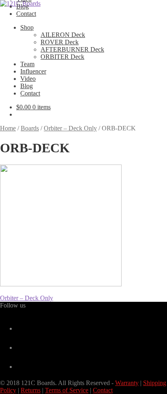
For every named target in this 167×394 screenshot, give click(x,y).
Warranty (127, 382)
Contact (26, 13)
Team (27, 64)
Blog (22, 6)
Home (8, 128)
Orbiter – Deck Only (70, 128)
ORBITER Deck (62, 56)
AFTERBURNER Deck (72, 49)
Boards (30, 128)
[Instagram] (19, 366)
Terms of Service (66, 390)
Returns (31, 390)
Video (28, 78)
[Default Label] (19, 347)
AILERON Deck (63, 34)
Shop (27, 27)
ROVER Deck (60, 42)
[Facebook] (19, 328)
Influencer (33, 71)
